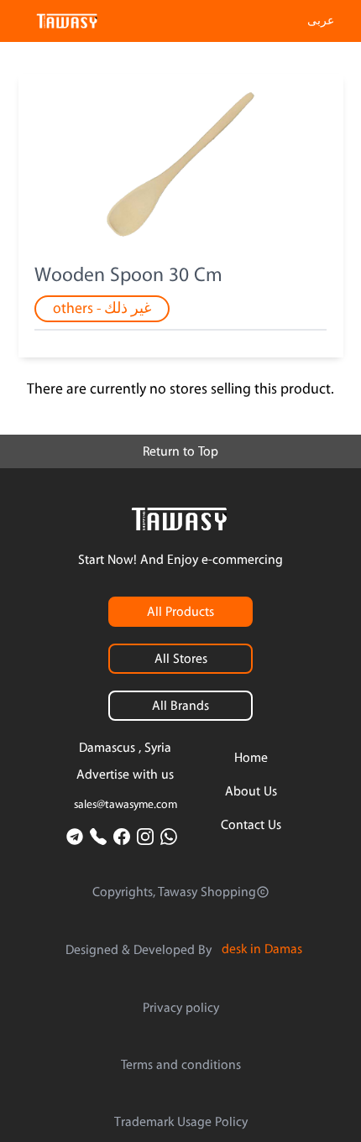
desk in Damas (262, 949)
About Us (251, 791)
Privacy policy (181, 1007)
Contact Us (251, 824)
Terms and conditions (181, 1064)
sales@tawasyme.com (125, 804)
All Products (180, 611)
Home (251, 757)
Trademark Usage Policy (181, 1121)
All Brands (180, 705)
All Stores (180, 658)
